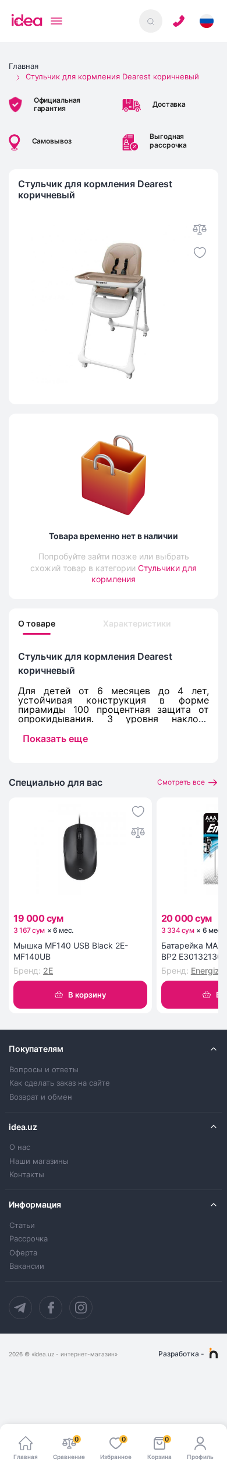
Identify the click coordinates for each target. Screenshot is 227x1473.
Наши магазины (39, 1161)
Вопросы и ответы (44, 1069)
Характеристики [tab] (137, 623)
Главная (23, 66)
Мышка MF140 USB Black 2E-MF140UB (70, 951)
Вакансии (26, 1266)
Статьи (22, 1225)
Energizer (209, 970)
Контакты (26, 1174)
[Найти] (150, 21)
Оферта (23, 1252)
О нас (19, 1147)
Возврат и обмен (40, 1097)
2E (48, 970)
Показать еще (55, 738)
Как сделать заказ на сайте (59, 1083)
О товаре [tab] (36, 623)
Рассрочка (28, 1238)
